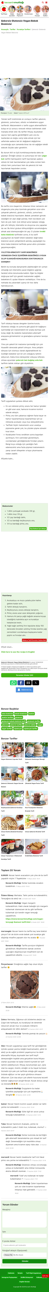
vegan (40, 725)
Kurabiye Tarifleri (23, 29)
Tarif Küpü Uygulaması (33, 1273)
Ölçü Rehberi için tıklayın (38, 528)
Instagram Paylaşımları (9, 1277)
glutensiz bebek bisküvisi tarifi (14, 721)
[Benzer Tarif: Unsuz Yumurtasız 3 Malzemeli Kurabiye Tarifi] (12, 846)
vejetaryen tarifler (30, 729)
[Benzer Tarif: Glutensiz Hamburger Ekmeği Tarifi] (36, 749)
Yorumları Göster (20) (24, 675)
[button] (46, 2)
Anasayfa (4, 29)
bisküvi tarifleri (7, 717)
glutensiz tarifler (33, 721)
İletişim (20, 1273)
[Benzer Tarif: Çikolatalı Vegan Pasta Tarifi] (36, 774)
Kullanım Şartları (41, 1277)
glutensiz (18, 717)
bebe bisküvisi (7, 714)
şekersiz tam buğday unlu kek (29, 360)
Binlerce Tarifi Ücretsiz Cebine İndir (34, 640)
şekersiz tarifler (16, 725)
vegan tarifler (7, 729)
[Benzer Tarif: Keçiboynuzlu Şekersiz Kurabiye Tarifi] (12, 798)
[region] (24, 56)
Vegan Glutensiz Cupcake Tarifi (11, 759)
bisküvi (31, 714)
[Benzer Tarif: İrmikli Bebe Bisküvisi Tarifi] (36, 846)
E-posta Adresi (8, 1241)
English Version (24, 1281)
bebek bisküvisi (21, 714)
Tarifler (12, 29)
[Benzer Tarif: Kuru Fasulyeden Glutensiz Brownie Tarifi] (36, 798)
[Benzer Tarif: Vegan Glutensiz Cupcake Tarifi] (12, 749)
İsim (4, 1232)
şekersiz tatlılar (30, 725)
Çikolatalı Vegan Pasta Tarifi (34, 783)
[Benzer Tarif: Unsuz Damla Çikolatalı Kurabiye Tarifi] (12, 822)
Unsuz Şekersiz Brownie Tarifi (35, 832)
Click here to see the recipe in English (18, 652)
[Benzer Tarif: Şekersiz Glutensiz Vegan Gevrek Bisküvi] (12, 774)
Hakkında (11, 1273)
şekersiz (5, 725)
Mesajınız (6, 1209)
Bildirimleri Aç (26, 690)
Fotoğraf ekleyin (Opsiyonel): (14, 1250)
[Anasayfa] (13, 3)
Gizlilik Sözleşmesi (27, 1277)
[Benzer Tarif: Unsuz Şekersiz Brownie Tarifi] (36, 822)
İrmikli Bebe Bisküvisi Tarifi (34, 856)
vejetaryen (18, 729)
